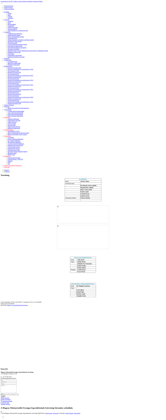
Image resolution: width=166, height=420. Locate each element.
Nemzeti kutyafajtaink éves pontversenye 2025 (20, 75)
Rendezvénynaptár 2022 (14, 86)
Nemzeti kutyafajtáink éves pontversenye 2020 (20, 97)
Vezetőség (10, 21)
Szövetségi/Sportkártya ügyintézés (17, 47)
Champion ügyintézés (13, 49)
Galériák (10, 16)
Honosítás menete (12, 43)
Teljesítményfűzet (12, 38)
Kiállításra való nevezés (14, 52)
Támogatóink (7, 109)
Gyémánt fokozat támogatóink (16, 111)
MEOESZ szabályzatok (14, 63)
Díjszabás (6, 58)
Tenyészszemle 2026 (13, 71)
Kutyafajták (11, 54)
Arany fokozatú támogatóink (15, 113)
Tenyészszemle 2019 (13, 100)
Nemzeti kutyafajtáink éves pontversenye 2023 (20, 85)
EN (10, 1)
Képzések (7, 106)
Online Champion (9, 105)
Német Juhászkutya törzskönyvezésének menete (21, 40)
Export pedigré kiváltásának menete (17, 44)
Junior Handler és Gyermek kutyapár (18, 30)
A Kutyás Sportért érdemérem (16, 144)
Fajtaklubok (11, 26)
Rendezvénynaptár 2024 (14, 77)
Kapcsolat (7, 167)
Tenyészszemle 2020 (13, 95)
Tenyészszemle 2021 (13, 92)
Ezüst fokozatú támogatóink (15, 114)
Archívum (10, 18)
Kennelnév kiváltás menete (15, 46)
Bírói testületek (12, 24)
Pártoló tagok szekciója (14, 126)
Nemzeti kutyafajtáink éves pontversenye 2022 (20, 89)
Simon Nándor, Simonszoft (72, 413)
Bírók (9, 23)
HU (12, 1)
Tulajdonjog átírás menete (15, 41)
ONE (9, 162)
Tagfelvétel (7, 117)
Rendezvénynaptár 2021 (14, 91)
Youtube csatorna (5, 404)
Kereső (9, 13)
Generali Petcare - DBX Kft (15, 159)
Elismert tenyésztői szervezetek (16, 57)
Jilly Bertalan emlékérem (14, 142)
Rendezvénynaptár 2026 (14, 68)
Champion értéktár (37, 1)
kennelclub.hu (5, 1)
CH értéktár (11, 137)
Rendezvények (8, 66)
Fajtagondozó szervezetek (15, 55)
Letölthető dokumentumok (15, 33)
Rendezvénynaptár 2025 (14, 72)
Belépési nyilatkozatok (14, 128)
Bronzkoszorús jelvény (14, 150)
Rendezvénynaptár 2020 (14, 94)
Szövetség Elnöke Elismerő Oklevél (17, 151)
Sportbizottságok (8, 130)
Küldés (3, 396)
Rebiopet (10, 161)
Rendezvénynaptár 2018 (14, 103)
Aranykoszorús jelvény (14, 147)
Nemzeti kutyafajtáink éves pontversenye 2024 (20, 80)
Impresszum (48, 413)
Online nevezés (17, 1)
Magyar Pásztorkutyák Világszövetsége (18, 133)
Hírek (9, 15)
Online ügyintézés (27, 1)
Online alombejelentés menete (16, 36)
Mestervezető (11, 154)
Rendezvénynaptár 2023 (14, 81)
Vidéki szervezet (12, 122)
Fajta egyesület (12, 123)
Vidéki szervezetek (13, 27)
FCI (9, 164)
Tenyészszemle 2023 (13, 83)
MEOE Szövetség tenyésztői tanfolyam (18, 108)
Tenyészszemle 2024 (13, 78)
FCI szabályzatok (12, 61)
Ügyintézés (7, 32)
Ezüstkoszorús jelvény (14, 148)
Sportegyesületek (12, 29)
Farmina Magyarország (14, 158)
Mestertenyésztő (12, 153)
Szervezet (6, 19)
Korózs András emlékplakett (15, 139)
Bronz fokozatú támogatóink (15, 116)
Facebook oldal (5, 402)
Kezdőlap (6, 12)
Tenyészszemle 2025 (13, 74)
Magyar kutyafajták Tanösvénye (13, 165)
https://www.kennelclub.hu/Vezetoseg (17, 305)
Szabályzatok (7, 60)
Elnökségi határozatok (14, 64)
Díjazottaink (7, 136)
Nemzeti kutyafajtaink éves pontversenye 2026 (20, 69)
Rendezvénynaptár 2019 (14, 99)
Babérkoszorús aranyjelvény (15, 145)
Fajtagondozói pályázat (14, 120)
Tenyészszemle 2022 (13, 88)
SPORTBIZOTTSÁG (14, 131)
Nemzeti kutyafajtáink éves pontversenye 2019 (20, 102)
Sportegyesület (12, 125)
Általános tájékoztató (13, 119)
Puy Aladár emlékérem (14, 140)
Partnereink (7, 156)
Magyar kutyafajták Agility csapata (17, 134)
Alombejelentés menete (14, 35)
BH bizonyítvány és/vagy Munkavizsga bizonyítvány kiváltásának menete (28, 50)
